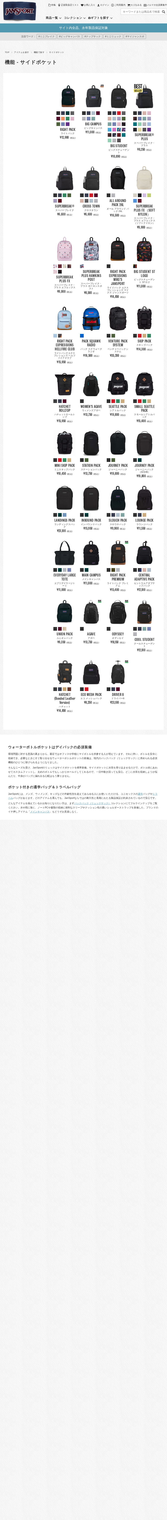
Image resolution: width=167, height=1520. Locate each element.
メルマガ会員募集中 (157, 5)
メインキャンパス (40, 811)
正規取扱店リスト (70, 5)
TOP (7, 52)
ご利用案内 (119, 5)
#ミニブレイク (46, 36)
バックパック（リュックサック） (92, 803)
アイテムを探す (21, 52)
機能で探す (39, 52)
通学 (140, 794)
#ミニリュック (113, 36)
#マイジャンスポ (135, 36)
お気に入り (89, 5)
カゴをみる (136, 5)
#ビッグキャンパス (69, 36)
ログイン (104, 5)
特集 (53, 5)
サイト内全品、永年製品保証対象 (83, 28)
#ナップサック (93, 36)
